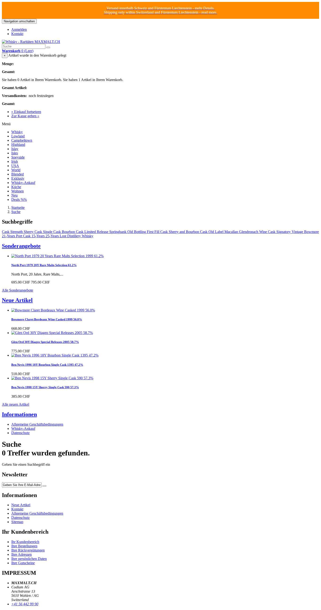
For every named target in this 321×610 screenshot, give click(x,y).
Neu (14, 195)
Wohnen (17, 191)
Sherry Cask (33, 232)
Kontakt (17, 34)
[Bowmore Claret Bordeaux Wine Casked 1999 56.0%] (53, 310)
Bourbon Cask (73, 232)
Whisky (17, 132)
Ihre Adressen (21, 554)
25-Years (53, 236)
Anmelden (19, 29)
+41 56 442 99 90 (24, 604)
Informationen (19, 414)
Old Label (216, 232)
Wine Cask (267, 232)
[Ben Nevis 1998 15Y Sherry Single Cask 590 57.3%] (52, 378)
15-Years (38, 236)
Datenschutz (20, 433)
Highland (18, 145)
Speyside (18, 157)
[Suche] (48, 47)
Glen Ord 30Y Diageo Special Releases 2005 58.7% (45, 342)
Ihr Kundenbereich (25, 542)
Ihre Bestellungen (24, 546)
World (15, 170)
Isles (14, 153)
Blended (17, 174)
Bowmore (311, 232)
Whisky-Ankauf (23, 183)
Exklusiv (17, 178)
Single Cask (52, 232)
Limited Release (96, 232)
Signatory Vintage (290, 232)
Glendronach (249, 232)
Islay (14, 149)
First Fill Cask (158, 232)
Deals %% (19, 200)
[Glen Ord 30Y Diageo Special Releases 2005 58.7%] (52, 333)
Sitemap (17, 522)
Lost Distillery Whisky (76, 236)
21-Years (9, 236)
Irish (14, 161)
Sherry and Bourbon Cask (188, 232)
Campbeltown (21, 140)
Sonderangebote (21, 246)
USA (15, 166)
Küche (16, 187)
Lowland (18, 136)
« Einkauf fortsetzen (26, 112)
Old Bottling (137, 232)
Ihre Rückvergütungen (28, 550)
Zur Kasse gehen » (25, 116)
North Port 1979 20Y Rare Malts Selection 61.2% (44, 265)
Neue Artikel (17, 300)
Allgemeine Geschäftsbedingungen (37, 424)
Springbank (118, 232)
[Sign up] (44, 486)
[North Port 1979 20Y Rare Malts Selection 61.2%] (57, 256)
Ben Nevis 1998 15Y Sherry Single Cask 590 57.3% (45, 387)
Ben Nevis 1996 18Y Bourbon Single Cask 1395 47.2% (47, 364)
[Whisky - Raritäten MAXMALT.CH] (31, 42)
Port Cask (23, 236)
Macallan (231, 232)
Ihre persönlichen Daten (29, 559)
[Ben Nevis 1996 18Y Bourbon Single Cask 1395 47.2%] (54, 355)
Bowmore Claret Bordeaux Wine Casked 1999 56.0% (46, 319)
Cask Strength (13, 232)
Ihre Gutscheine (23, 563)
